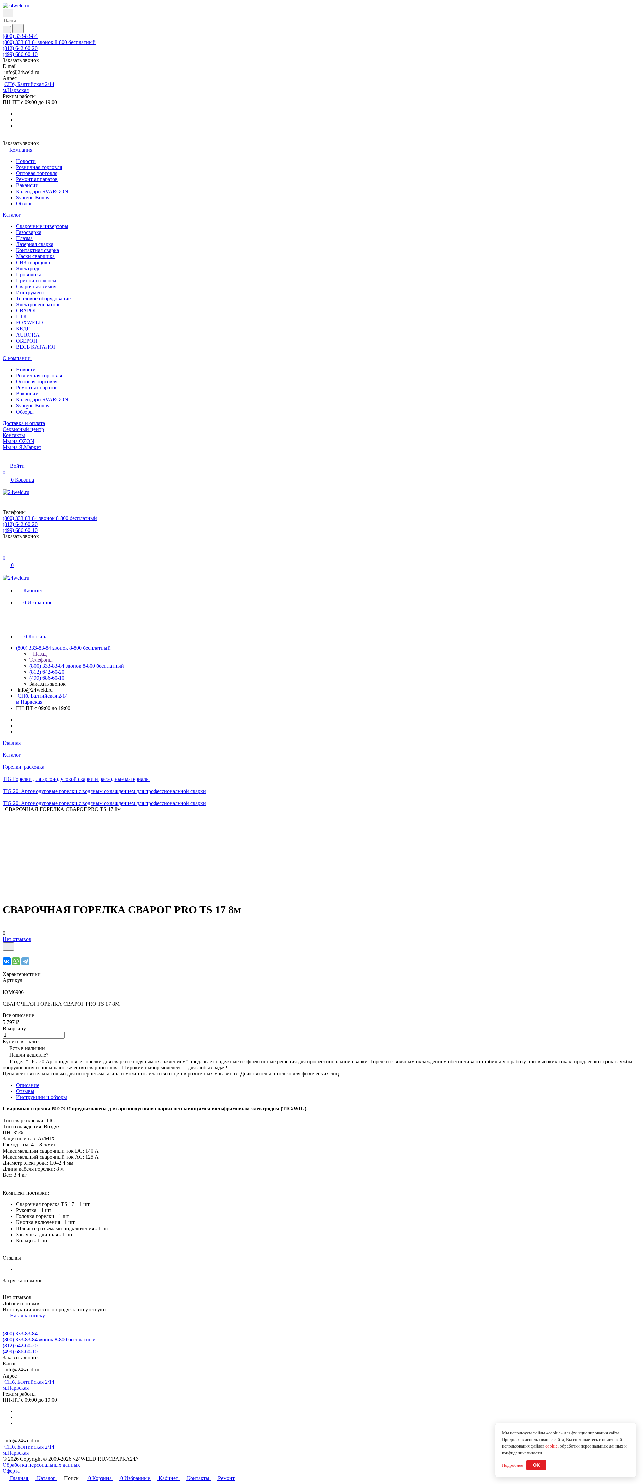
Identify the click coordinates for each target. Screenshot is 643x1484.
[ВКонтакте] (7, 961)
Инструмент (30, 292)
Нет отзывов (17, 939)
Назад (39, 654)
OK (536, 1465)
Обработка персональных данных (41, 1465)
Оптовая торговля (36, 173)
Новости (26, 161)
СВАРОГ (26, 310)
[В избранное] (8, 946)
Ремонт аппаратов (37, 179)
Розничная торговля (39, 167)
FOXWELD (29, 322)
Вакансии (27, 185)
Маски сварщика (35, 256)
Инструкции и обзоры (41, 1097)
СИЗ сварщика (33, 262)
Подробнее (512, 1465)
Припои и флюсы (36, 280)
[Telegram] (25, 961)
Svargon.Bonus (32, 197)
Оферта (11, 1471)
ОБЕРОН (27, 341)
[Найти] (18, 28)
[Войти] (6, 551)
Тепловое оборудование (43, 298)
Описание (27, 1085)
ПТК (21, 316)
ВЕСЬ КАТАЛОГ (36, 347)
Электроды (29, 268)
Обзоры (25, 203)
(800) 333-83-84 (20, 36)
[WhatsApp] (16, 961)
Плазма (24, 238)
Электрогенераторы (39, 304)
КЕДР (23, 328)
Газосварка (28, 232)
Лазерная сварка (34, 244)
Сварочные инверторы (42, 226)
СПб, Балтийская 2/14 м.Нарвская (28, 87)
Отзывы (25, 1091)
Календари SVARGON (42, 191)
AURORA (28, 335)
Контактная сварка (37, 250)
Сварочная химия (36, 286)
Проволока (28, 274)
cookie (551, 1446)
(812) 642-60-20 (20, 48)
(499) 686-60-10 (20, 54)
